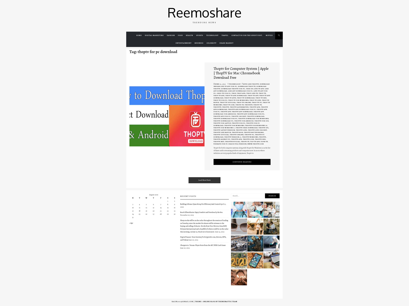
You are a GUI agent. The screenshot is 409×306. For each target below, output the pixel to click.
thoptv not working (254, 132)
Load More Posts (204, 180)
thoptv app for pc (222, 116)
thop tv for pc (220, 100)
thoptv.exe (260, 139)
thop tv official (228, 102)
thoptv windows (250, 137)
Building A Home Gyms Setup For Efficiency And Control (200, 204)
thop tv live (255, 100)
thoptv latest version (224, 130)
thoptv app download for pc (250, 114)
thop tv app (253, 95)
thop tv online (244, 102)
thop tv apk (219, 95)
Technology (212, 35)
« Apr (131, 223)
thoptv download (255, 116)
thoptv (225, 107)
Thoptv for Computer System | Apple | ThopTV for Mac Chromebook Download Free (241, 73)
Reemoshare (204, 12)
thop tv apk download (236, 95)
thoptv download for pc (225, 118)
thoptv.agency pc (222, 139)
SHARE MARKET (226, 43)
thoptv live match (222, 132)
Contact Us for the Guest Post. (247, 35)
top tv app (255, 141)
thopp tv (257, 105)
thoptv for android (244, 121)
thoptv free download (247, 128)
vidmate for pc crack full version (230, 144)
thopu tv (245, 141)
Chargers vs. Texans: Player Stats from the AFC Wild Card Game (203, 245)
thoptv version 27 (232, 137)
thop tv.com (229, 105)
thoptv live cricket (257, 130)
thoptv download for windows (253, 118)
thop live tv (252, 93)
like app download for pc (240, 91)
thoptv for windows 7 (224, 128)
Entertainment (184, 43)
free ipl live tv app (255, 89)
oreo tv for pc (224, 93)
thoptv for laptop (222, 123)
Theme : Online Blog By (206, 302)
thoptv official (221, 135)
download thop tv (247, 86)
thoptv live (241, 130)
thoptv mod (237, 132)
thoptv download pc (223, 121)
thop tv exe (261, 98)
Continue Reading (242, 162)
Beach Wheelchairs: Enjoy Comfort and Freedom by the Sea (201, 212)
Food (180, 35)
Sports (199, 35)
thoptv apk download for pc (242, 109)
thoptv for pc (238, 123)
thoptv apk (255, 107)
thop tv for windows (238, 100)
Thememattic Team (227, 302)
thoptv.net (219, 141)
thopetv (249, 105)
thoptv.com (248, 139)
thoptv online (237, 135)
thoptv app (226, 112)
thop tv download (246, 98)
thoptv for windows (234, 125)
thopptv (217, 107)
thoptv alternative (239, 107)
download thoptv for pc (233, 89)
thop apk (241, 93)
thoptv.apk (236, 139)
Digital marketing (154, 35)
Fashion (171, 35)
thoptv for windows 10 (256, 125)
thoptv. (262, 137)
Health (189, 35)
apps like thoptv (251, 84)
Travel (225, 35)
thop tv (262, 93)
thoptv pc (249, 135)
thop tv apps (230, 98)
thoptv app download (242, 112)
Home (139, 35)
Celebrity (211, 43)
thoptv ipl (264, 128)
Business (199, 43)
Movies (269, 35)
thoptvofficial (232, 141)
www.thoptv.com (256, 144)
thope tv (240, 105)
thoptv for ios (262, 121)
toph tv (264, 141)
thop (234, 93)
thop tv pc (257, 102)
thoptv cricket (239, 116)
